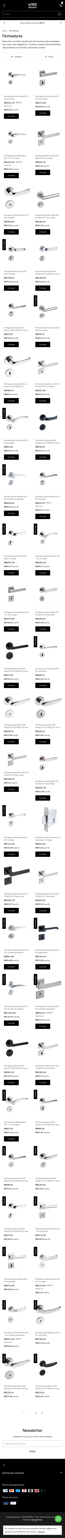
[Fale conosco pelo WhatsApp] (58, 1518)
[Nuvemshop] (32, 1521)
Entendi (41, 1532)
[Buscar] (59, 14)
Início (4, 31)
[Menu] (4, 6)
